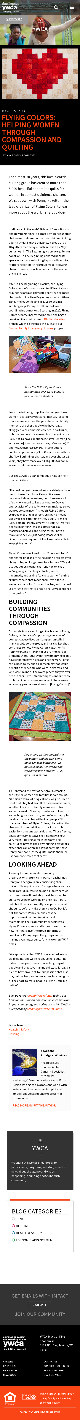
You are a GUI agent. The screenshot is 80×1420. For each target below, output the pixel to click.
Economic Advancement (35, 1240)
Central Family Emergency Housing (31, 328)
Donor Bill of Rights (56, 1366)
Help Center (10, 1370)
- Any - (20, 1219)
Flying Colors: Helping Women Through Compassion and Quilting (32, 132)
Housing (14, 1034)
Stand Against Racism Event (44, 1009)
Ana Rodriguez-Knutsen (21, 155)
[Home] (10, 7)
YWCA (40, 29)
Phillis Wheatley (54, 319)
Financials (9, 1366)
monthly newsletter (40, 995)
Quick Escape (14, 19)
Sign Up (38, 1305)
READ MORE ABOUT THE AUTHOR (34, 1105)
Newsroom (10, 1374)
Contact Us (50, 1361)
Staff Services (52, 1374)
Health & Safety (19, 1029)
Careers (8, 1361)
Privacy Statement (55, 1370)
